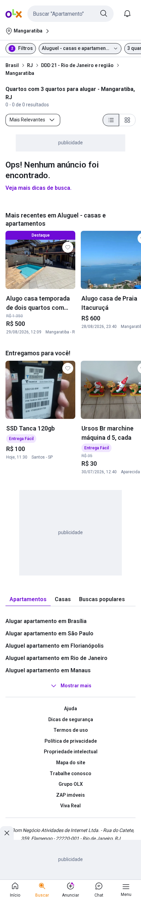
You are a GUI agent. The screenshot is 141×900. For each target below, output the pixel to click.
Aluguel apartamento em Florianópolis (54, 646)
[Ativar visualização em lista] (111, 120)
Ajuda (70, 708)
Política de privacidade (70, 741)
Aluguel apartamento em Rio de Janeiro (56, 658)
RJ (30, 65)
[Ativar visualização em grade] (127, 120)
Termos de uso (70, 730)
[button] (70, 13)
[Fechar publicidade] (7, 833)
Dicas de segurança (70, 719)
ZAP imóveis (70, 795)
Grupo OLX (71, 784)
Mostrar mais (76, 685)
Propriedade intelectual (71, 751)
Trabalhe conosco (70, 773)
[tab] (28, 599)
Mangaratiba (19, 73)
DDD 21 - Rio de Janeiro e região (77, 65)
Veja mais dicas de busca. (38, 188)
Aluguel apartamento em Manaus (48, 670)
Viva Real (70, 805)
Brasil (12, 65)
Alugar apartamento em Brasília (46, 621)
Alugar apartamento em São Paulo (49, 633)
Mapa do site (70, 762)
